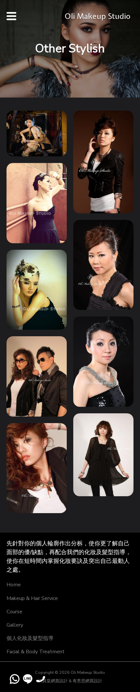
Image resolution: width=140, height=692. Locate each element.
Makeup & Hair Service (32, 598)
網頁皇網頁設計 (53, 681)
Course (14, 611)
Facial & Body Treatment (35, 651)
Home (14, 584)
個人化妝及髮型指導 (30, 638)
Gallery (15, 625)
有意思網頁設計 (87, 681)
